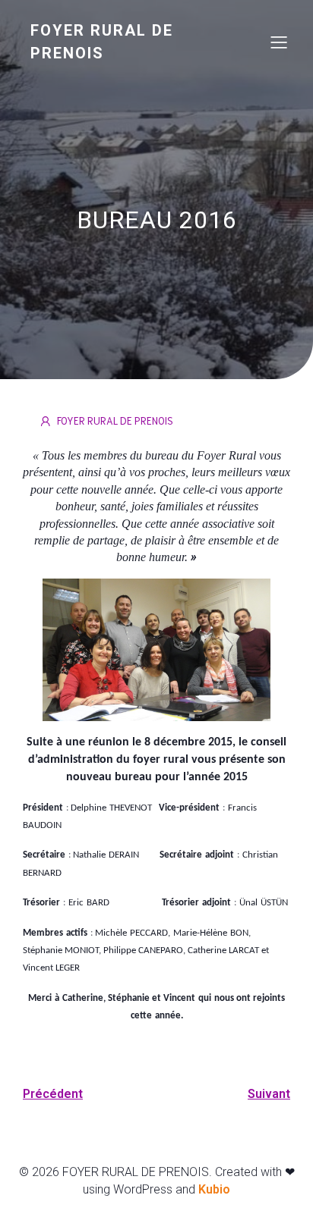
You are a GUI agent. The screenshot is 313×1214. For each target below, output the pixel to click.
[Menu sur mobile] (278, 41)
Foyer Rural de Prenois (115, 420)
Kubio (214, 1189)
